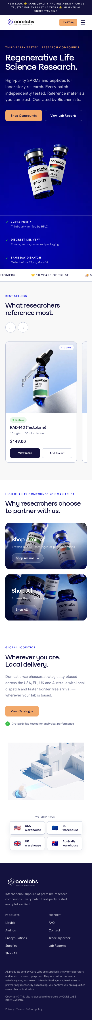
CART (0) (68, 22)
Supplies (11, 946)
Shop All (11, 953)
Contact (54, 930)
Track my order (60, 938)
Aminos (10, 930)
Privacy (9, 1009)
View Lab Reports (63, 116)
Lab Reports (57, 946)
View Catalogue (22, 711)
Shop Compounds (24, 116)
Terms (20, 1009)
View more (25, 453)
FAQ (52, 923)
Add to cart (57, 453)
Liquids (10, 923)
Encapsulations (16, 938)
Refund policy (34, 1009)
